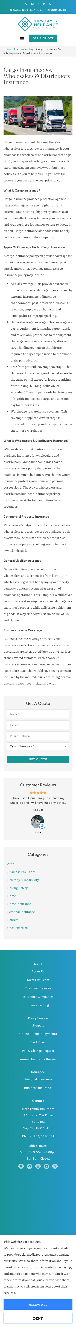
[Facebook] (32, 4)
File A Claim (38, 1042)
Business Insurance (38, 1087)
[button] (22, 38)
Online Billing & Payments (38, 1033)
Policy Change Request (38, 1050)
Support (38, 1025)
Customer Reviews (38, 988)
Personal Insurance (38, 1079)
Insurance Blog (23, 49)
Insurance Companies (38, 996)
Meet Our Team (38, 979)
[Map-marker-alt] (26, 4)
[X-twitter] (49, 4)
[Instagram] (38, 4)
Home (7, 49)
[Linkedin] (44, 4)
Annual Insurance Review (38, 1059)
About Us (38, 971)
